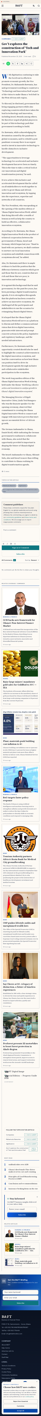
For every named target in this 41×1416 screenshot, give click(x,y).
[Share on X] (13, 63)
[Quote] (11, 543)
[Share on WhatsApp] (8, 63)
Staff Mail (5, 1357)
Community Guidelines (9, 1375)
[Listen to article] (3, 63)
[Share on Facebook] (17, 63)
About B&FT (6, 1345)
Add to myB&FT (19, 39)
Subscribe (20, 554)
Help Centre (6, 1348)
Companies (6, 39)
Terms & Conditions (8, 1366)
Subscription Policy (8, 1378)
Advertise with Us (8, 1351)
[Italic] (7, 543)
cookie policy (29, 1397)
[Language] (33, 5)
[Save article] (31, 63)
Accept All (20, 1411)
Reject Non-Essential (20, 1401)
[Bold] (3, 543)
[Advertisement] (20, 1103)
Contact (4, 1354)
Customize (20, 1406)
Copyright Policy (7, 1381)
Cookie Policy (6, 1372)
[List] (15, 543)
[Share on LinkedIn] (22, 63)
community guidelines (13, 517)
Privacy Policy (6, 1369)
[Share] (27, 63)
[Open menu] (3, 6)
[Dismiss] (37, 1197)
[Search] (38, 6)
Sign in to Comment (20, 548)
